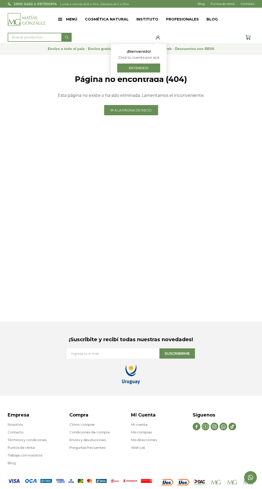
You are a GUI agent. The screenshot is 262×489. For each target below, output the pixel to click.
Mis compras (141, 432)
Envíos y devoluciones (87, 440)
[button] (66, 37)
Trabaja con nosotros (25, 455)
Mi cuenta (139, 424)
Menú (71, 19)
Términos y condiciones (27, 440)
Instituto (147, 19)
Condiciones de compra (89, 432)
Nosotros (15, 424)
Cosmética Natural (107, 19)
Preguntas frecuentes (87, 447)
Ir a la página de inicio (131, 110)
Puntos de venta (223, 4)
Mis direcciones (144, 440)
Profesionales (182, 19)
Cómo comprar (82, 424)
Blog (212, 19)
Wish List (138, 447)
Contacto (247, 4)
